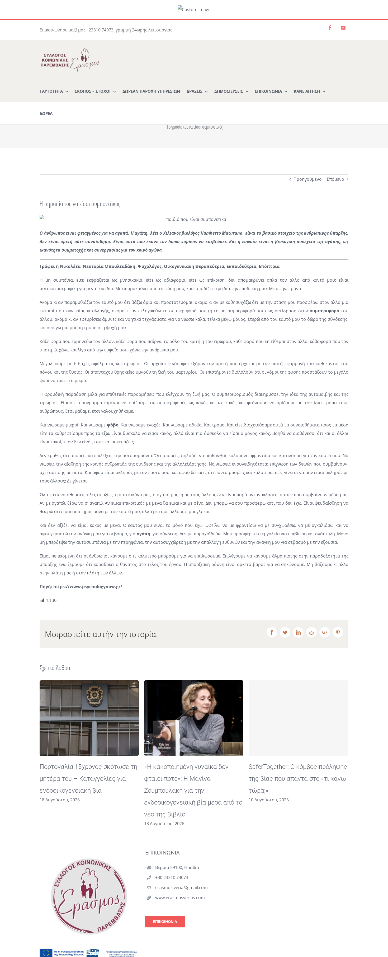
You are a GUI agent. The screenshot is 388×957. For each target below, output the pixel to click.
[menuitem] (54, 91)
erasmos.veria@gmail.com (181, 887)
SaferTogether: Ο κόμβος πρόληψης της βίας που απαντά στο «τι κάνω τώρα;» (193, 778)
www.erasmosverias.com (180, 897)
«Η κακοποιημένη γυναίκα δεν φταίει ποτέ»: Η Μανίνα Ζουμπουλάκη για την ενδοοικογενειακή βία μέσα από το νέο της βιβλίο (89, 790)
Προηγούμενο (308, 179)
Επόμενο (335, 179)
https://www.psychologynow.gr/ (87, 586)
